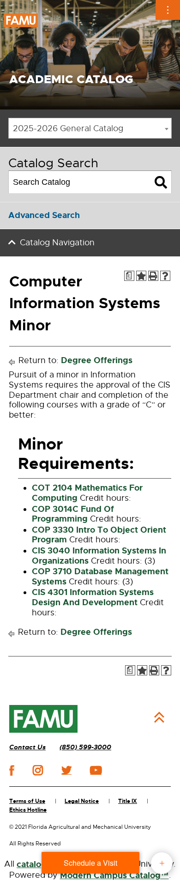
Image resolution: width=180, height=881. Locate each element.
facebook (11, 770)
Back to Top (159, 717)
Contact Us (27, 747)
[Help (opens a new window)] (165, 276)
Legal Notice (82, 801)
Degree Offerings (96, 360)
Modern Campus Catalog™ (114, 875)
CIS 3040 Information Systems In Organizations (99, 555)
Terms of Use (27, 801)
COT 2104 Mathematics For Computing (87, 493)
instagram (38, 770)
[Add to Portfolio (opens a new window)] (141, 276)
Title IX (127, 801)
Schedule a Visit (90, 862)
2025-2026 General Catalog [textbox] (68, 128)
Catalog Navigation (57, 242)
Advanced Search (44, 215)
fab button (162, 863)
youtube (96, 770)
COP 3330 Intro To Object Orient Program (99, 535)
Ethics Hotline (28, 810)
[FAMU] (43, 719)
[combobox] (90, 128)
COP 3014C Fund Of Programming (73, 514)
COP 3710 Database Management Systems (100, 576)
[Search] (161, 182)
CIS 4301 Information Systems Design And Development (93, 597)
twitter (66, 770)
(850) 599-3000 (85, 747)
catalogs (34, 864)
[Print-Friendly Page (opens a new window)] (153, 276)
